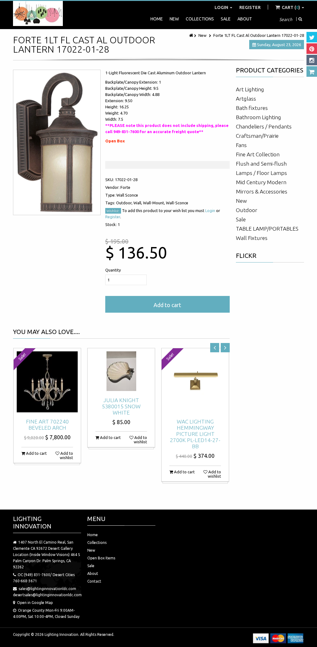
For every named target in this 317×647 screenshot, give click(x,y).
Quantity (113, 270)
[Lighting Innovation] (38, 13)
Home (156, 18)
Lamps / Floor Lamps (261, 173)
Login (222, 7)
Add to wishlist (66, 455)
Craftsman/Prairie (257, 136)
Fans (241, 145)
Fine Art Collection (258, 154)
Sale (226, 18)
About (244, 18)
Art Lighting (250, 89)
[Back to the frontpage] (191, 35)
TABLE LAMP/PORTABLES (267, 229)
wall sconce (127, 195)
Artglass (246, 99)
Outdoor (246, 210)
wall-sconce (177, 203)
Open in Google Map (35, 603)
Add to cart (167, 305)
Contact (94, 581)
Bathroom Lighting (258, 117)
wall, (138, 203)
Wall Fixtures (251, 238)
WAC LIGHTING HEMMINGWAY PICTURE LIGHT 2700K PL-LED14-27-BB (195, 434)
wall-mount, (154, 203)
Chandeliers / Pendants (264, 126)
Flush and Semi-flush (261, 164)
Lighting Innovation (61, 634)
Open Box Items (101, 558)
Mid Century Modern (261, 182)
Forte (125, 187)
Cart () (291, 7)
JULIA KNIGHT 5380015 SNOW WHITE (121, 406)
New (174, 18)
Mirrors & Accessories (261, 191)
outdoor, (124, 203)
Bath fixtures (252, 108)
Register (250, 7)
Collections (200, 18)
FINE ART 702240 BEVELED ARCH (47, 425)
